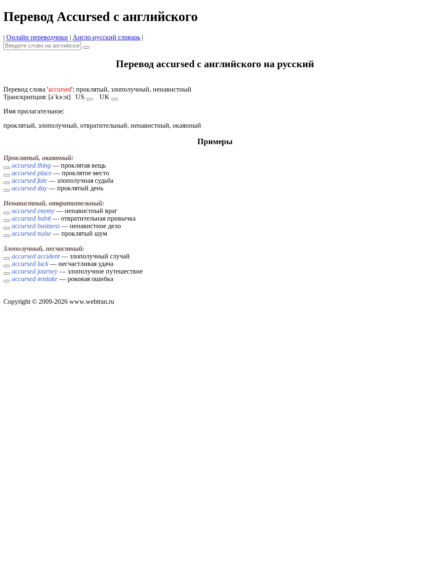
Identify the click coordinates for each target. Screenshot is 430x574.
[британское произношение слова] (114, 99)
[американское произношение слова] (89, 99)
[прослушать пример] (6, 167)
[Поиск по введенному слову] (86, 47)
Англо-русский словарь (106, 37)
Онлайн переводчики (37, 37)
